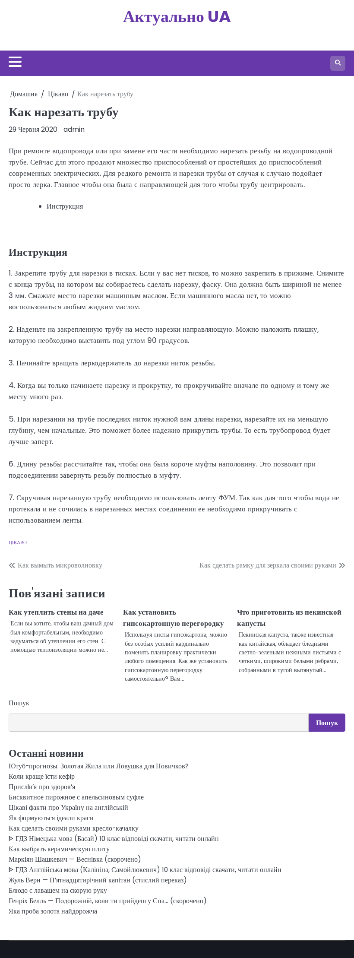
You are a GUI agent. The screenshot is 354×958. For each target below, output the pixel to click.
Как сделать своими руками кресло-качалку (74, 828)
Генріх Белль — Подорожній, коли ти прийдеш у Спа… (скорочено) (108, 900)
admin (74, 129)
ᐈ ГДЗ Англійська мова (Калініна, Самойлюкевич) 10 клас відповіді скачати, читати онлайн (145, 869)
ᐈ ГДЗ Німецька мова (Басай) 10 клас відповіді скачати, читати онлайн (114, 838)
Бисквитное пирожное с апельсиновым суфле (76, 797)
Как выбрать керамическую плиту (59, 848)
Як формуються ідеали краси (51, 817)
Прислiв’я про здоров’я (42, 786)
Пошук (19, 703)
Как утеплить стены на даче (56, 612)
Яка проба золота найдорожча (53, 911)
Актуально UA (177, 16)
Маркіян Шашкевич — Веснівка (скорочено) (75, 859)
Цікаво (18, 542)
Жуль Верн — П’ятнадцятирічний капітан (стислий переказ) (98, 880)
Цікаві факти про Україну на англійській (68, 807)
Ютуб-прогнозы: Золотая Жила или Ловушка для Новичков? (99, 766)
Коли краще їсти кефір (42, 776)
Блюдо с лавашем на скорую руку (58, 890)
